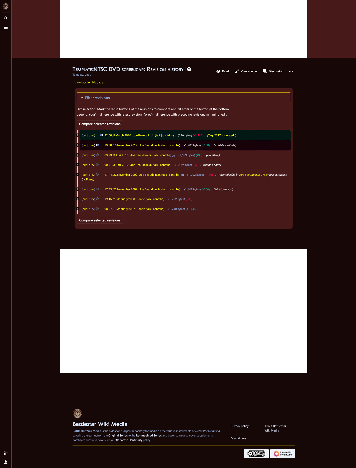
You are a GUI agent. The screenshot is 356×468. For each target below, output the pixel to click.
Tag (210, 135)
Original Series (118, 435)
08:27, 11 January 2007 (119, 209)
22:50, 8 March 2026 (117, 135)
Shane (89, 179)
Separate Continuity (129, 440)
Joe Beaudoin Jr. (250, 174)
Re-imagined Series (149, 435)
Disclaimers (238, 438)
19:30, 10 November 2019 (120, 145)
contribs (168, 135)
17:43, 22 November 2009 (120, 189)
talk (158, 135)
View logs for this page (89, 82)
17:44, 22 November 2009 (120, 174)
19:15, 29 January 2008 (119, 199)
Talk (264, 174)
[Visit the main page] (6, 6)
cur (85, 145)
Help (189, 69)
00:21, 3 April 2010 (116, 164)
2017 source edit (224, 135)
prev (91, 135)
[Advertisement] (183, 29)
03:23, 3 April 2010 (116, 155)
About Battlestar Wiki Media (275, 428)
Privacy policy (240, 426)
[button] (183, 98)
